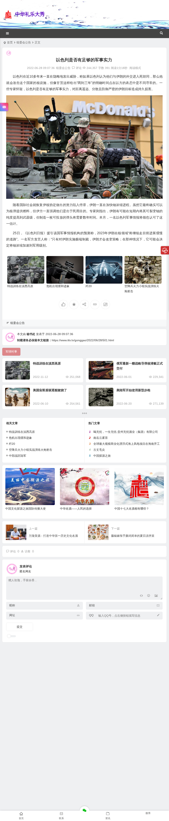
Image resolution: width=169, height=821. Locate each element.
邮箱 (92, 605)
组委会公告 (23, 42)
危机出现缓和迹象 (57, 286)
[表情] (148, 596)
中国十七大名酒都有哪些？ (131, 508)
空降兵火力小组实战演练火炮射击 (30, 449)
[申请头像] (158, 568)
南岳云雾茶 (100, 437)
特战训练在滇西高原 (20, 286)
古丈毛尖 (99, 449)
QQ (91, 615)
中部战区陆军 (17, 455)
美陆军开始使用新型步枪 (133, 390)
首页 (10, 42)
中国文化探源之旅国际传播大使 (25, 508)
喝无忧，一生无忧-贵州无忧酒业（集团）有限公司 (125, 431)
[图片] (156, 596)
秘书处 (31, 334)
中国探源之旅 (102, 455)
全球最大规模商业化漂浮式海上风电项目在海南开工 (126, 443)
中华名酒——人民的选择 (76, 508)
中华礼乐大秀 (30, 14)
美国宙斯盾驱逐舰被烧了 (50, 390)
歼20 (89, 286)
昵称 (12, 605)
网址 (12, 615)
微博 (148, 813)
